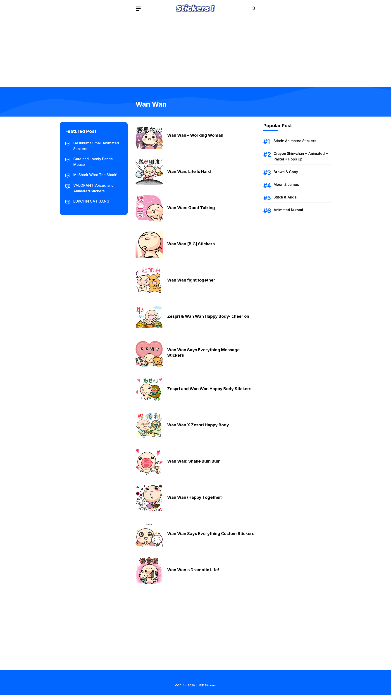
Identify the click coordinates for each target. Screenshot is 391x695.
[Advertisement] (195, 48)
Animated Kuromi (288, 210)
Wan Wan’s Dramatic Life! (193, 569)
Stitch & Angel (286, 197)
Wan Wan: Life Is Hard (189, 171)
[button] (253, 8)
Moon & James (286, 184)
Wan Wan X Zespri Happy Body (198, 425)
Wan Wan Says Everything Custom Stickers (210, 533)
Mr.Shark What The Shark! (95, 174)
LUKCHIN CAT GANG (91, 201)
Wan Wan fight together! (192, 280)
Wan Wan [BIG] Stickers (191, 243)
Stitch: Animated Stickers (295, 141)
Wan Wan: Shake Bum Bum (194, 461)
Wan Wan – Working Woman (195, 135)
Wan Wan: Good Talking (191, 207)
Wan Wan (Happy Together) (195, 497)
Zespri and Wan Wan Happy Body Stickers (209, 388)
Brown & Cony (286, 172)
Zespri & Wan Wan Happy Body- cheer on (208, 316)
